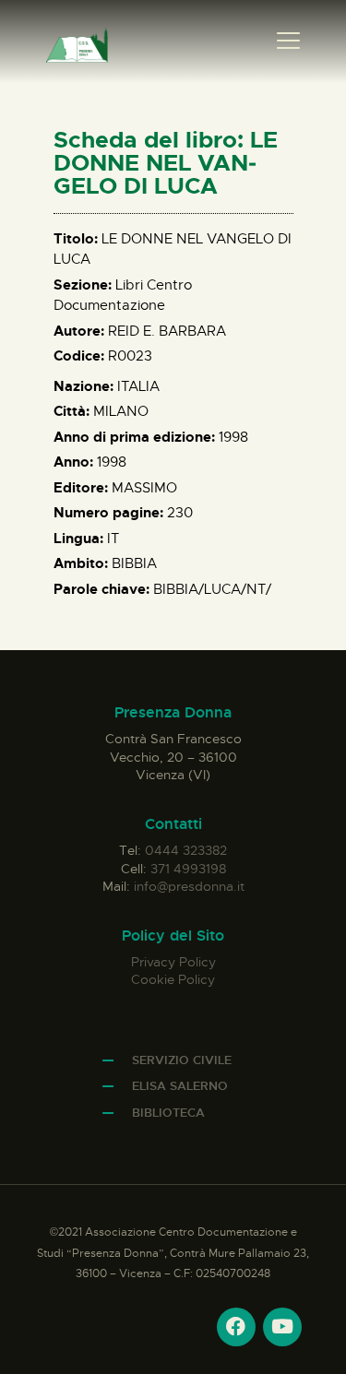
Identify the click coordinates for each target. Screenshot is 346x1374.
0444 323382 (186, 850)
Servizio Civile (182, 1060)
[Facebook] (236, 1327)
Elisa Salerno (180, 1086)
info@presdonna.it (189, 886)
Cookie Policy (173, 979)
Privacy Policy (173, 962)
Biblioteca (168, 1112)
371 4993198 (188, 868)
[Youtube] (282, 1327)
